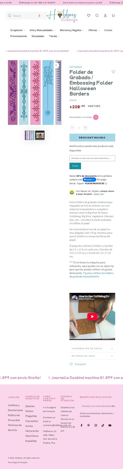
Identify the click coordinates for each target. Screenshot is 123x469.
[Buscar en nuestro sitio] (9, 15)
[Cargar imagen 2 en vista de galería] (40, 135)
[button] (39, 16)
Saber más (99, 193)
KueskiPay (31, 441)
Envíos (29, 426)
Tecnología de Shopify (17, 462)
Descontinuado (92, 137)
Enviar (75, 166)
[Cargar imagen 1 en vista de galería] (29, 135)
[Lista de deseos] (89, 15)
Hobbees (18, 458)
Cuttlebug (75, 66)
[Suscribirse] (113, 405)
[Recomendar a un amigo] (95, 117)
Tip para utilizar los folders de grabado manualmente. (91, 274)
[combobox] (29, 16)
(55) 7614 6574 (50, 438)
